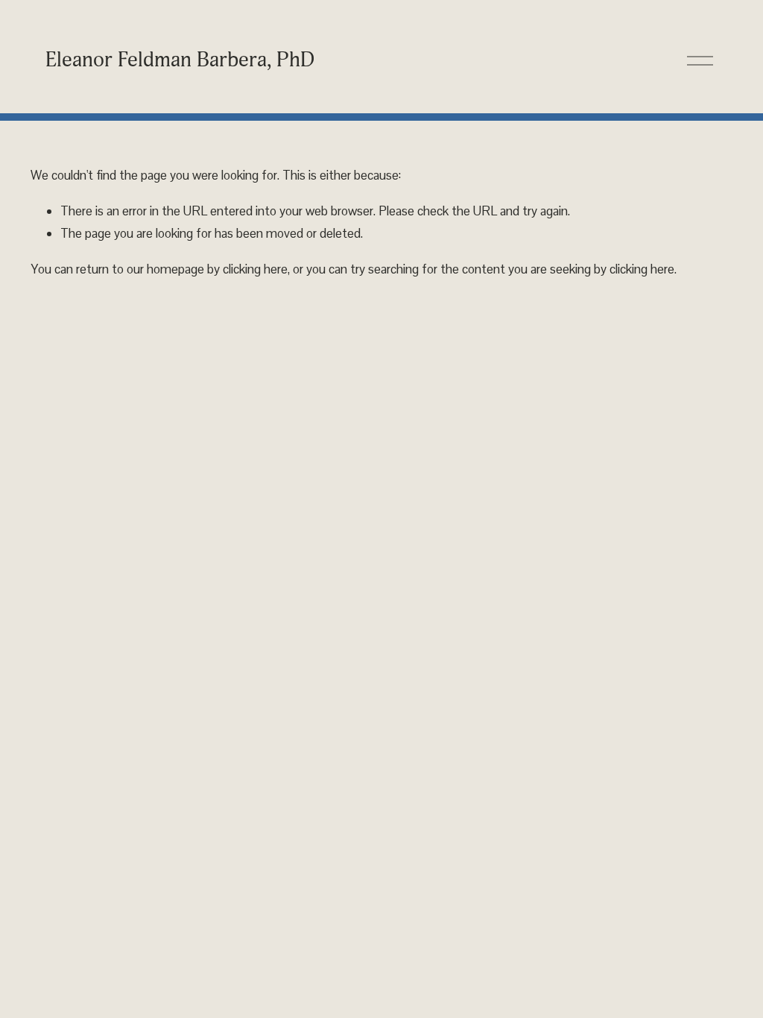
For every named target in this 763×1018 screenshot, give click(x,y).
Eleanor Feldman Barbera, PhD (179, 59)
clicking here (255, 269)
